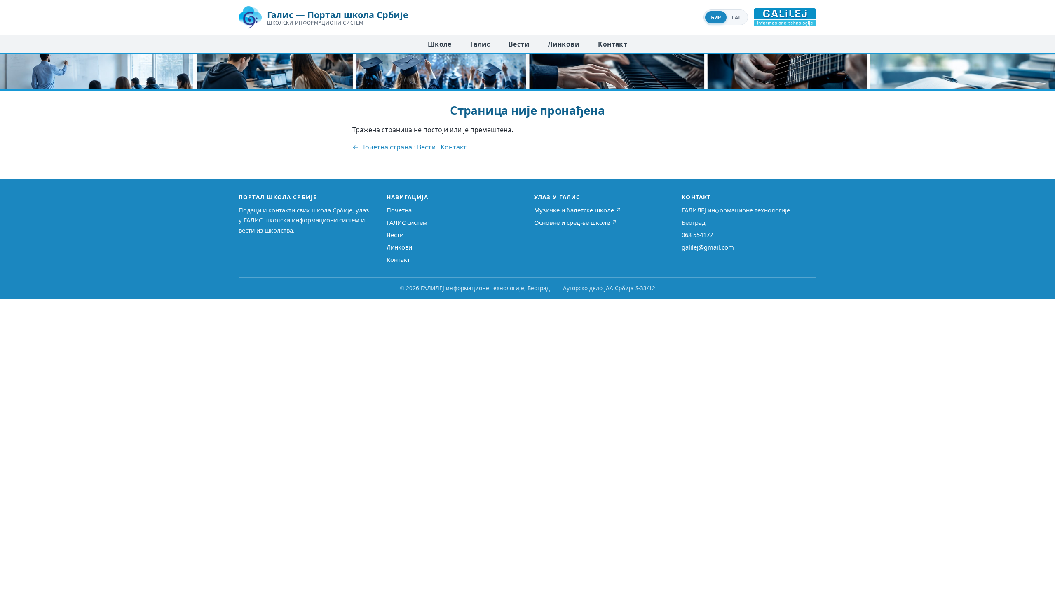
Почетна (399, 210)
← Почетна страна (382, 147)
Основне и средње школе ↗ (575, 222)
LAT (736, 17)
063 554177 (697, 235)
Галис (480, 44)
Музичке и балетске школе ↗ (577, 210)
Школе (440, 44)
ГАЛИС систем (407, 222)
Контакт (612, 44)
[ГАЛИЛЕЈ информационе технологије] (785, 17)
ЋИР (715, 17)
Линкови (563, 44)
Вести (519, 44)
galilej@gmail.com (708, 247)
